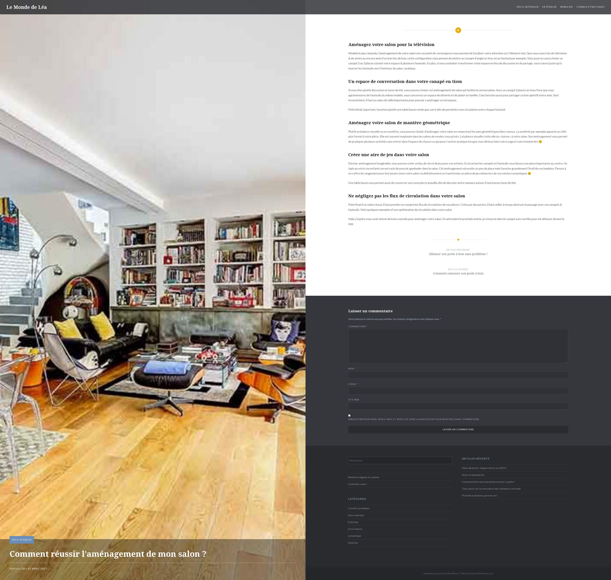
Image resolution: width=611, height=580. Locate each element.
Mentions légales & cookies (363, 477)
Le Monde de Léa (26, 7)
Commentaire (358, 326)
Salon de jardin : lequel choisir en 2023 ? (484, 467)
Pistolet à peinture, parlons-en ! (480, 495)
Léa (22, 568)
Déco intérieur (528, 6)
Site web (353, 399)
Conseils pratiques (591, 6)
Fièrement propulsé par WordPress (441, 573)
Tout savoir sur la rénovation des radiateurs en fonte (491, 488)
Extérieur (549, 6)
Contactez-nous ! (357, 483)
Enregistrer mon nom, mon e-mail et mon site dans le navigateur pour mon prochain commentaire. (414, 419)
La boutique (354, 535)
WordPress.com (485, 573)
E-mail (353, 384)
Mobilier (566, 6)
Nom (352, 368)
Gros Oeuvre (355, 528)
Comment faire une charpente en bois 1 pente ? (488, 481)
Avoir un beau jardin (473, 474)
